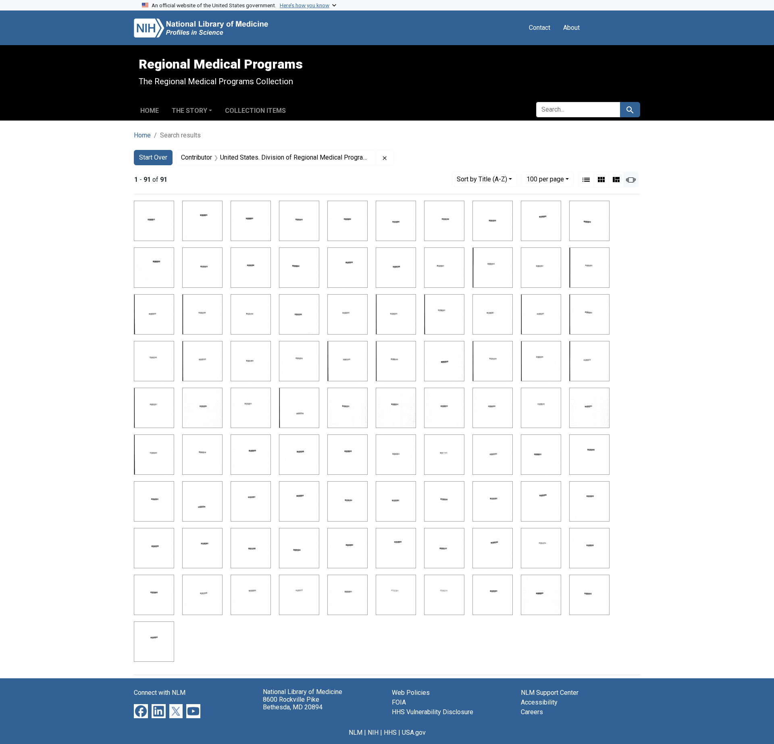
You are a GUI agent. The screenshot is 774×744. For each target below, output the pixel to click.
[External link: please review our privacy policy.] (141, 711)
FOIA (399, 702)
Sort (482, 179)
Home (149, 110)
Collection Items (255, 110)
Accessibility (539, 702)
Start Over (153, 157)
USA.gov (414, 732)
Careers (532, 712)
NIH (373, 732)
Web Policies (411, 692)
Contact (539, 27)
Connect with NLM (159, 692)
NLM (355, 732)
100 (545, 179)
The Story (189, 110)
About (571, 27)
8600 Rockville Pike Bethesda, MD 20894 (292, 703)
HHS (390, 732)
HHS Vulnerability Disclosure (432, 712)
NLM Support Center (549, 692)
